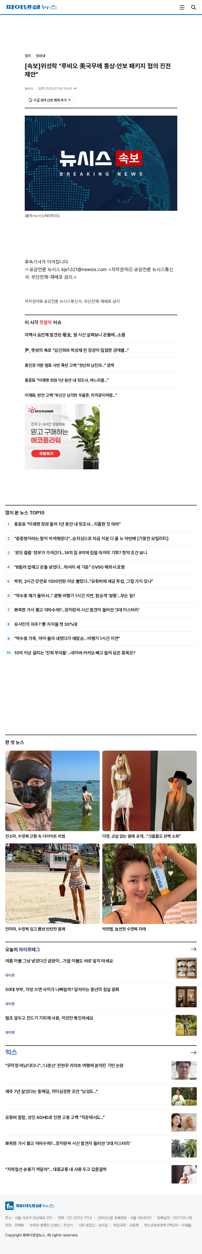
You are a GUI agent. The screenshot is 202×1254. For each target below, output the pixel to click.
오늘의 (22, 949)
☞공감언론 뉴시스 (42, 269)
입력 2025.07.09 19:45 (55, 88)
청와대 (40, 56)
